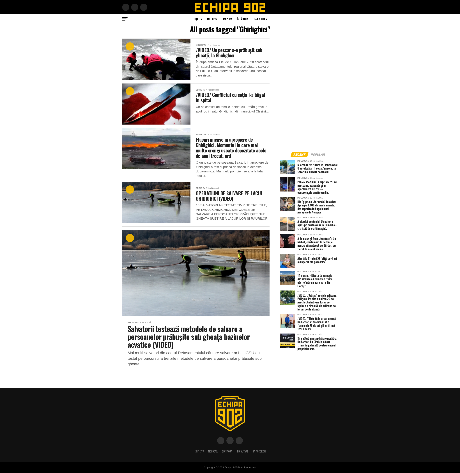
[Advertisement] (307, 93)
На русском (260, 19)
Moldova (212, 19)
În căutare (243, 19)
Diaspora (227, 19)
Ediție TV (197, 19)
